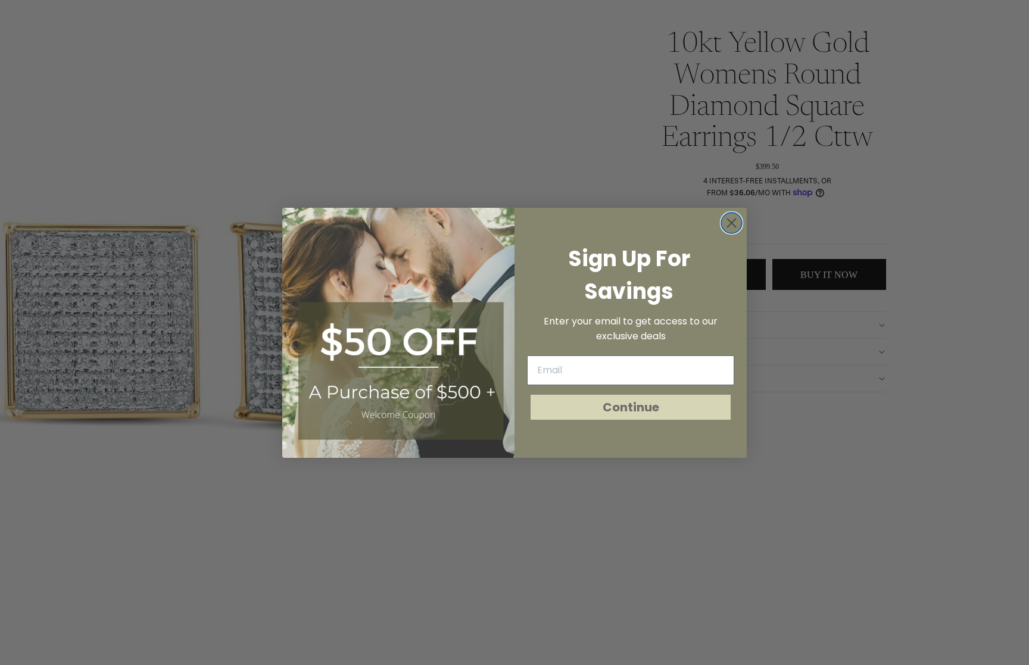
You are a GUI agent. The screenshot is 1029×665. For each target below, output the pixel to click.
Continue (631, 407)
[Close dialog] (731, 223)
